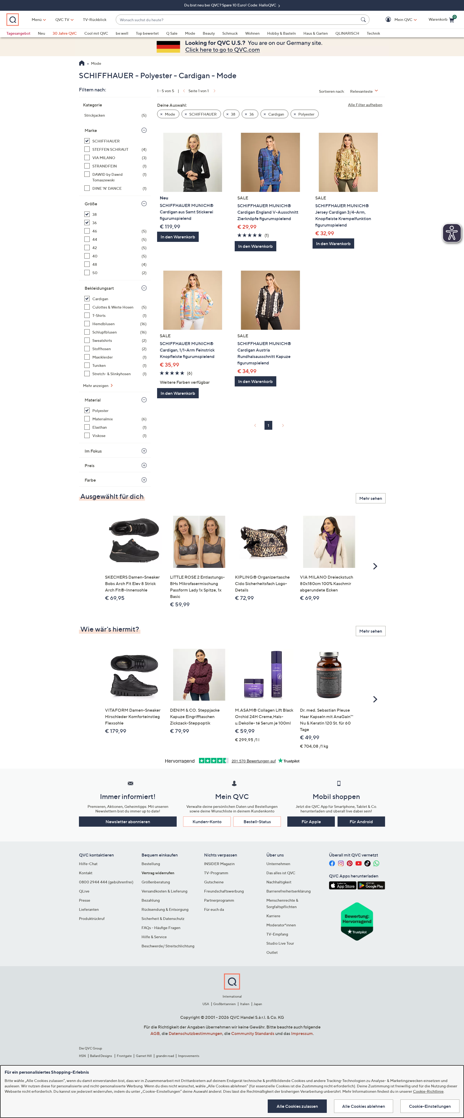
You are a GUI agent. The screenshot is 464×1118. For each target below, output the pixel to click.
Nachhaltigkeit (278, 882)
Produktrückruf (92, 918)
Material (93, 400)
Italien (244, 1004)
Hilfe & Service (154, 936)
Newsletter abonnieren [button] (128, 821)
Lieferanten (89, 909)
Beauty (209, 33)
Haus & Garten (315, 33)
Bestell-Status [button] (257, 821)
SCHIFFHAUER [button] (203, 114)
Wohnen (252, 33)
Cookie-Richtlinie (428, 1091)
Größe (91, 203)
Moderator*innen (281, 925)
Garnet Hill (144, 1056)
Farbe (90, 480)
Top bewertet (147, 33)
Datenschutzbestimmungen (195, 1033)
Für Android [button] (361, 821)
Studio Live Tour (280, 943)
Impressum (302, 1033)
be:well (122, 33)
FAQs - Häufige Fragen (161, 927)
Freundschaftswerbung (224, 891)
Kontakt (85, 872)
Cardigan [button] (275, 114)
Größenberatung (156, 882)
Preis (90, 465)
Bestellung (151, 863)
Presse (84, 900)
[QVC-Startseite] (81, 63)
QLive (84, 891)
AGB (155, 1033)
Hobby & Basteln (281, 33)
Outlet (272, 952)
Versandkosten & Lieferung (164, 891)
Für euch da (214, 909)
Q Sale (171, 33)
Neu (41, 33)
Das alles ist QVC (280, 872)
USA (205, 1004)
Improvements (188, 1056)
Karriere (273, 915)
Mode (190, 33)
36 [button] (251, 114)
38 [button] (232, 114)
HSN (82, 1056)
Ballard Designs (101, 1056)
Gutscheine (214, 882)
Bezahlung (151, 900)
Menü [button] (37, 19)
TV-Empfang (277, 934)
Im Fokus (93, 451)
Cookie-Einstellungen (430, 1106)
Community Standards (252, 1033)
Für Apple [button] (311, 821)
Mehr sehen (370, 498)
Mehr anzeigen (96, 385)
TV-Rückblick (94, 19)
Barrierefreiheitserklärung (288, 891)
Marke (91, 130)
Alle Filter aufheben (365, 104)
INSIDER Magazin (219, 863)
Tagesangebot (18, 33)
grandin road (165, 1056)
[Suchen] (364, 19)
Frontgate (124, 1056)
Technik (373, 33)
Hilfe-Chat (88, 863)
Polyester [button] (306, 114)
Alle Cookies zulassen (297, 1106)
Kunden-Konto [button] (207, 821)
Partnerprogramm (219, 900)
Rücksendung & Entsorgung (165, 909)
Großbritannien (224, 1004)
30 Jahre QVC (65, 33)
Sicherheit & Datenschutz (163, 918)
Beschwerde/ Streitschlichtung (168, 946)
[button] (395, 19)
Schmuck (230, 33)
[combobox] (237, 20)
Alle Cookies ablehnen (363, 1106)
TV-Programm (216, 872)
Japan (257, 1004)
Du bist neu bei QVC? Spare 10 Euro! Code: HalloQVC (230, 5)
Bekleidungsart (99, 288)
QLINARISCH (347, 33)
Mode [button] (169, 114)
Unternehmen (278, 863)
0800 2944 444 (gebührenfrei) (106, 882)
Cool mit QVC (96, 33)
